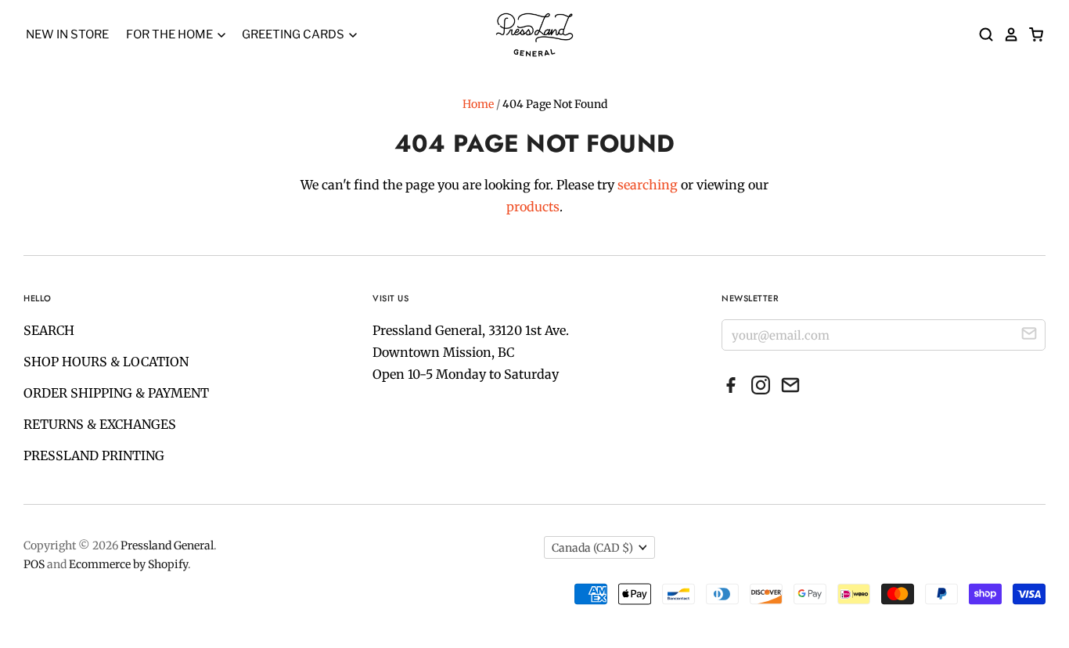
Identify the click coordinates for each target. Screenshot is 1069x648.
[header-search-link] (981, 34)
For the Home (170, 34)
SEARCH (48, 330)
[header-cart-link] (1031, 34)
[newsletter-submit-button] (1029, 335)
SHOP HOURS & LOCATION (106, 361)
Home (478, 104)
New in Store (67, 34)
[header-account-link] (1006, 34)
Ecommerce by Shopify (128, 564)
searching (647, 185)
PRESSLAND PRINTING (93, 455)
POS (34, 564)
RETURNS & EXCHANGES (99, 424)
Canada (592, 548)
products (533, 206)
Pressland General (167, 545)
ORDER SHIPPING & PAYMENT (116, 393)
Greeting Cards (294, 34)
